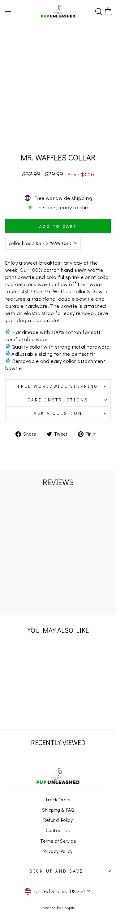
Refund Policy (58, 820)
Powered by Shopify (58, 907)
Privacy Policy (58, 851)
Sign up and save (57, 871)
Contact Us (58, 830)
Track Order (58, 799)
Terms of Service (58, 841)
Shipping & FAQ (58, 810)
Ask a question (58, 413)
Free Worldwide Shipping (58, 386)
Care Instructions (58, 400)
